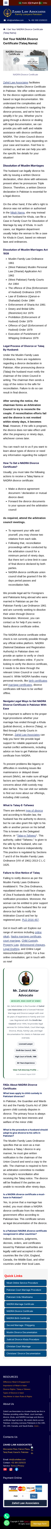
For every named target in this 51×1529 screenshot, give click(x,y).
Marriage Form (40, 1524)
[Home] (4, 29)
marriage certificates (20, 684)
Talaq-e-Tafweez (26, 835)
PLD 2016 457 (30, 919)
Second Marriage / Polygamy (21, 1325)
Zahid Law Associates (15, 82)
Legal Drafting (11, 949)
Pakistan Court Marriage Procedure (24, 1290)
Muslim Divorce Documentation (22, 1332)
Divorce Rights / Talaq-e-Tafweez (16, 1389)
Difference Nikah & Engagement (16, 1382)
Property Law (10, 944)
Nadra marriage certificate (26, 936)
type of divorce (34, 810)
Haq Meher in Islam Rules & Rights (17, 1396)
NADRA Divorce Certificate (20, 1311)
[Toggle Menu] (6, 3)
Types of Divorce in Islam (13, 1393)
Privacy (21, 1466)
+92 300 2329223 (39, 20)
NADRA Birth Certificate (18, 1318)
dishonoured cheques (32, 944)
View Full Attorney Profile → (26, 1070)
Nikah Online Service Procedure (22, 1283)
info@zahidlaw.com (15, 20)
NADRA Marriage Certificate (20, 1304)
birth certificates (38, 680)
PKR (16, 1496)
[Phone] (7, 1516)
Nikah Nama (17, 212)
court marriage (11, 940)
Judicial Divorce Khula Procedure (23, 1339)
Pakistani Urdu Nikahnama (20, 1297)
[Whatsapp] (7, 1523)
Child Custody (30, 940)
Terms (14, 1466)
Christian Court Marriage (19, 1346)
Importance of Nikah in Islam (15, 1385)
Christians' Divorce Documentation (23, 1353)
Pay (33, 1496)
